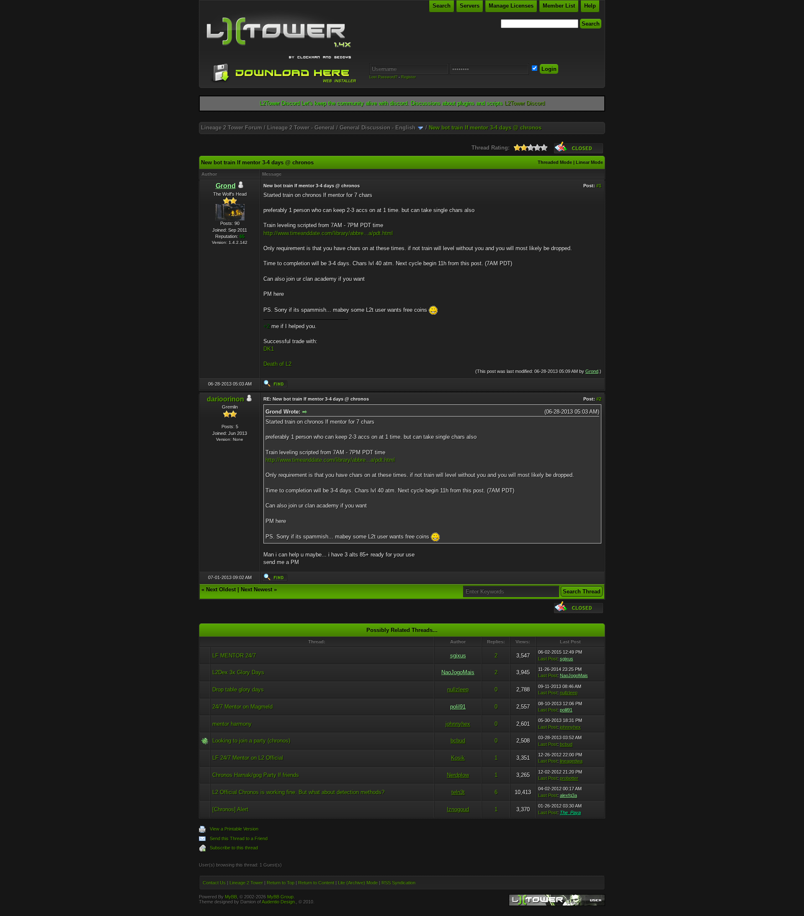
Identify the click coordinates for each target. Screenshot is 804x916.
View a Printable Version (234, 828)
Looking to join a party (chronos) (251, 740)
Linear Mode (589, 162)
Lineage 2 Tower (246, 882)
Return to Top (280, 882)
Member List (559, 6)
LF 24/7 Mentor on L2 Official (247, 758)
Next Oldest (221, 589)
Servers (469, 6)
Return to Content (316, 882)
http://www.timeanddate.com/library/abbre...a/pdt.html (328, 233)
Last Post (547, 658)
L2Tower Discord (525, 103)
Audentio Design (278, 901)
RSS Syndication (398, 882)
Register (408, 77)
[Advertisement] (402, 119)
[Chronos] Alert (230, 809)
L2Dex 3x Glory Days (238, 672)
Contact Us (214, 882)
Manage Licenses (511, 6)
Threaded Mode (555, 162)
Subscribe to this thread (234, 847)
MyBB (231, 896)
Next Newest (256, 589)
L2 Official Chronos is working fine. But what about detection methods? (298, 792)
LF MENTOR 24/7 (234, 655)
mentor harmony (232, 724)
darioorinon (225, 399)
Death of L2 (277, 364)
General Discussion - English (377, 127)
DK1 (268, 349)
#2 (598, 398)
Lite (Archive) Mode (358, 882)
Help (590, 6)
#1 (598, 185)
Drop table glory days (238, 689)
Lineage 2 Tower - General (301, 127)
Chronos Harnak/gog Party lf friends (255, 775)
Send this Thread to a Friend (239, 838)
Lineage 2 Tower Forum (231, 127)
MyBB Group (280, 896)
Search (442, 6)
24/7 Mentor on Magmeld (242, 707)
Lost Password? (383, 77)
